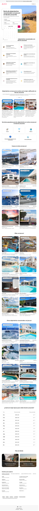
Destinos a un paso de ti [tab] (5, 473)
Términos (21, 509)
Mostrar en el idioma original (27, 1)
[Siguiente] (21, 97)
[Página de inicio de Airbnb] (4, 3)
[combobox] (12, 20)
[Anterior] (17, 97)
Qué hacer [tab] (34, 473)
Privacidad (17, 509)
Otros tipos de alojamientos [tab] (15, 473)
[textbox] (7, 23)
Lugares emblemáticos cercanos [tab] (26, 473)
